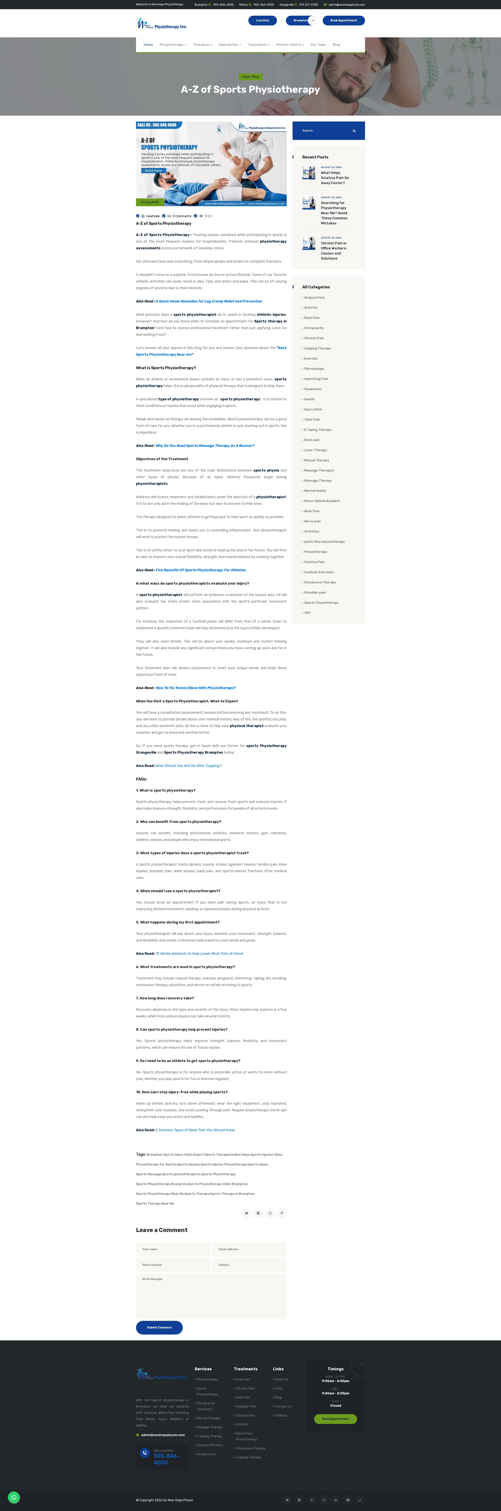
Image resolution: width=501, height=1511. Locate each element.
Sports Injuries (188, 1164)
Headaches (313, 389)
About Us (281, 1379)
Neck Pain (312, 511)
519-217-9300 (308, 4)
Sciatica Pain (314, 562)
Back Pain (312, 318)
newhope (153, 216)
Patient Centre (289, 45)
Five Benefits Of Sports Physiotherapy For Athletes (201, 570)
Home (148, 45)
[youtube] (348, 1500)
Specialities (228, 45)
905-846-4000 (223, 4)
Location (262, 20)
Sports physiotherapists (181, 1174)
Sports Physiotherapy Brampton (161, 1184)
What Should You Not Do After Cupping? (188, 766)
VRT (307, 613)
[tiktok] (360, 1500)
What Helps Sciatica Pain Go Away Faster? (335, 178)
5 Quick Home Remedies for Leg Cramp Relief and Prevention (209, 301)
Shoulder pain (315, 592)
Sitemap (281, 1415)
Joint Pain (312, 419)
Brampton (301, 20)
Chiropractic (314, 328)
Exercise (311, 358)
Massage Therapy (318, 480)
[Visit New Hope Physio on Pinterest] (311, 1500)
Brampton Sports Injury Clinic (169, 1154)
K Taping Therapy (318, 430)
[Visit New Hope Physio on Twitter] (287, 1500)
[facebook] (258, 1213)
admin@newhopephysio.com (347, 4)
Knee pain (312, 440)
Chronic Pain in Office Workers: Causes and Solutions (334, 251)
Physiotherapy (172, 45)
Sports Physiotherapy (218, 1174)
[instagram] (270, 1213)
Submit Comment (159, 1327)
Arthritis (311, 308)
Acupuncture (314, 297)
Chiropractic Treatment (206, 1406)
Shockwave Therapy (320, 582)
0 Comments (182, 216)
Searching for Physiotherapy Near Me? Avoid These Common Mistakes (334, 213)
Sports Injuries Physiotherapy (224, 1164)
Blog (336, 45)
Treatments (257, 45)
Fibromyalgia (314, 369)
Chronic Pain (314, 338)
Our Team (318, 45)
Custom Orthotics (210, 1445)
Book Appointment (344, 20)
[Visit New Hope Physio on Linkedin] (336, 1500)
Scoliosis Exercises (319, 572)
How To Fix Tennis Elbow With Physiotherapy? (196, 688)
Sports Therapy (197, 1194)
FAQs (278, 1388)
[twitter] (246, 1213)
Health (309, 399)
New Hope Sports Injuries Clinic (258, 1154)
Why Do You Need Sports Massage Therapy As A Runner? (205, 446)
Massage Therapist (319, 470)
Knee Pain (243, 1379)
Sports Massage (148, 1174)
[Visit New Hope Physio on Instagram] (324, 1500)
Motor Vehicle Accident (322, 501)
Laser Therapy (315, 450)
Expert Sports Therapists (213, 1154)
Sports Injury (258, 1164)
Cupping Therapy (317, 348)
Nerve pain (312, 521)
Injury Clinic (313, 409)
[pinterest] (282, 1213)
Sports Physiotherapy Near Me (160, 1194)
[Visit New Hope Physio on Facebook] (299, 1500)
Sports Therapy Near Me (155, 1203)
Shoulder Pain (246, 1406)
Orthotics (311, 531)
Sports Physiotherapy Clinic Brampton (218, 1184)
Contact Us (283, 1406)
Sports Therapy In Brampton (232, 1194)
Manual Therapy (316, 460)
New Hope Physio (180, 1500)
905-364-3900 (264, 4)
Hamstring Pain (316, 379)
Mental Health (315, 491)
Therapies (201, 45)
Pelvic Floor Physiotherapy (246, 1436)
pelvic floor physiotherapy (324, 542)
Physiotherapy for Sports (156, 1164)
